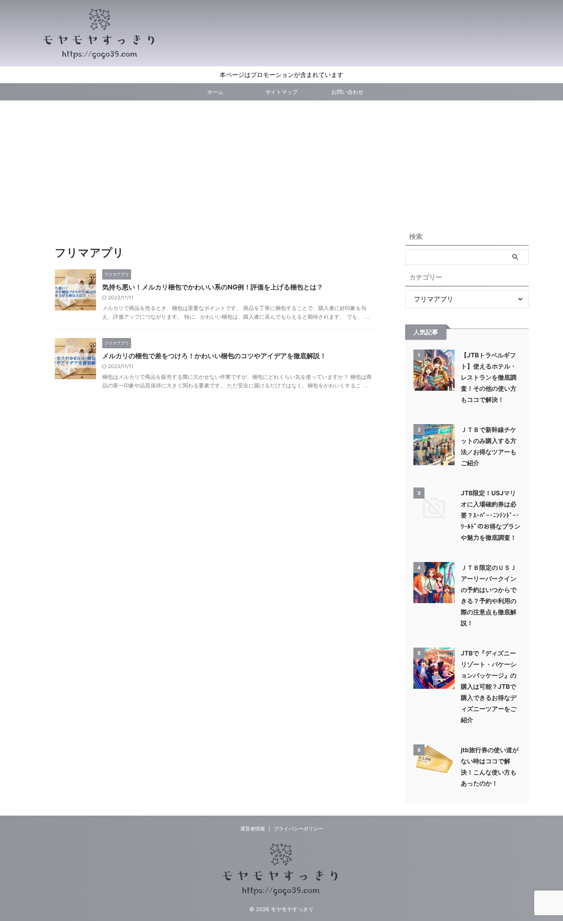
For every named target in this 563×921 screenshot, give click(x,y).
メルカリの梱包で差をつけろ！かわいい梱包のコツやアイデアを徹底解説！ (214, 356)
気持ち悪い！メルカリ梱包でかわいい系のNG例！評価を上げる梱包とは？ (212, 287)
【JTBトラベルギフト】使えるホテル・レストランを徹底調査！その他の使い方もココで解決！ (488, 377)
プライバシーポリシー (298, 828)
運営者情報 (252, 828)
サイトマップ (281, 92)
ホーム (215, 92)
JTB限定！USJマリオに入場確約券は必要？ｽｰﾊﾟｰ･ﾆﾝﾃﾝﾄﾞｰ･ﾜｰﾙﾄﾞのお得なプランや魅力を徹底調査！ (491, 515)
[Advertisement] (281, 162)
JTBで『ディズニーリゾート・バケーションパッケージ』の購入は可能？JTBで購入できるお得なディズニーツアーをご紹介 (488, 686)
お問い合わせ (347, 92)
